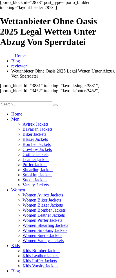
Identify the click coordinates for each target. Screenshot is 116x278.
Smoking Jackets (37, 174)
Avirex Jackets (35, 124)
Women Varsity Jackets (43, 240)
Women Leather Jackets (44, 215)
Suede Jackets (35, 179)
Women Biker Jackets (42, 200)
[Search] (55, 105)
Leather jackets (36, 159)
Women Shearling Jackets (45, 225)
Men (15, 119)
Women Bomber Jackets (44, 210)
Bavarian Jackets (37, 129)
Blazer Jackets (35, 139)
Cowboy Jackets (37, 149)
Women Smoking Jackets (45, 230)
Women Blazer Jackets (43, 205)
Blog (15, 270)
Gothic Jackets (35, 154)
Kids (15, 245)
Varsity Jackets (36, 184)
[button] (3, 98)
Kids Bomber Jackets (41, 250)
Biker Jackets (34, 134)
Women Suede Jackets (42, 235)
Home (16, 114)
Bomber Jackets (37, 144)
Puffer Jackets (35, 164)
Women (18, 189)
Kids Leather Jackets (41, 255)
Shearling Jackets (38, 169)
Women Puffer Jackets (42, 220)
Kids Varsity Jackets (40, 265)
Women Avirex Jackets (43, 195)
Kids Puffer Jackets (40, 260)
